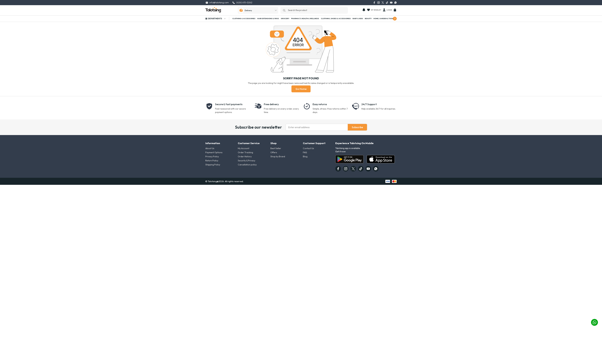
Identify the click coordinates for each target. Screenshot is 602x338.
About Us (209, 148)
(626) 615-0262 (244, 2)
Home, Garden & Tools (383, 19)
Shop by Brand (277, 156)
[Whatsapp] (395, 2)
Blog (305, 156)
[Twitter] (383, 2)
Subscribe (357, 127)
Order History (245, 156)
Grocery (285, 19)
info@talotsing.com (219, 2)
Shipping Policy (212, 164)
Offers (273, 152)
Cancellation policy (247, 164)
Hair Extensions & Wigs (268, 19)
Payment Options (213, 152)
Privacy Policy (212, 156)
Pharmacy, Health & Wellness (305, 19)
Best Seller (275, 148)
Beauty (368, 19)
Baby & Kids (358, 19)
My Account (243, 148)
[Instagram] (378, 2)
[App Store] (381, 159)
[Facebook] (374, 2)
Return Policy (211, 160)
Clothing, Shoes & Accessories (336, 19)
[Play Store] (349, 159)
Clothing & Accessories (243, 19)
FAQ (305, 152)
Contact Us (308, 148)
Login (389, 10)
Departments (215, 18)
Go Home (301, 88)
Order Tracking (245, 152)
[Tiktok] (387, 2)
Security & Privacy (246, 160)
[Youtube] (391, 2)
